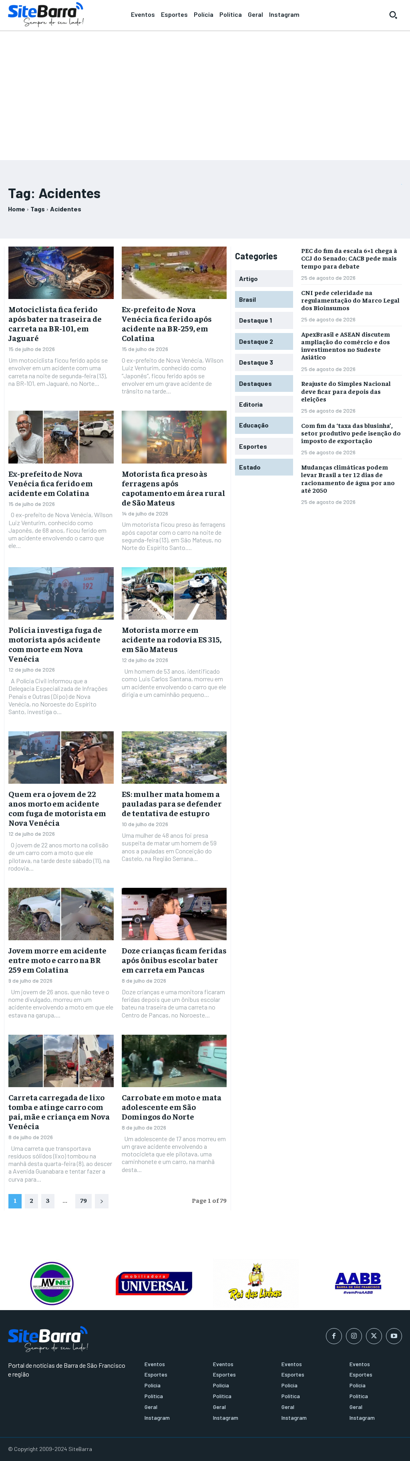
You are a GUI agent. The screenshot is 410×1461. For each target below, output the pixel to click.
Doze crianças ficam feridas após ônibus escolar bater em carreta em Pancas (174, 959)
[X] (374, 1336)
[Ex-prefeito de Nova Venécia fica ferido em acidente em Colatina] (61, 437)
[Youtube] (394, 1336)
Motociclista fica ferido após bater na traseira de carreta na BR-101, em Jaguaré (55, 323)
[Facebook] (334, 1336)
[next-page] (102, 1201)
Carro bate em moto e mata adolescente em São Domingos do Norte (171, 1106)
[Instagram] (354, 1336)
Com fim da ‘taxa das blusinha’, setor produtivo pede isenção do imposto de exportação (351, 432)
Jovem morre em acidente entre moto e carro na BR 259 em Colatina (57, 959)
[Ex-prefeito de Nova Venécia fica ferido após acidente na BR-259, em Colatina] (174, 273)
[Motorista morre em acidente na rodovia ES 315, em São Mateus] (174, 593)
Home (16, 209)
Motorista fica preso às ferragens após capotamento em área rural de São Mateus (173, 487)
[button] (393, 15)
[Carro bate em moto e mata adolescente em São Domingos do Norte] (174, 1061)
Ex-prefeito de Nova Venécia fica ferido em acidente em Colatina (50, 483)
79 (83, 1200)
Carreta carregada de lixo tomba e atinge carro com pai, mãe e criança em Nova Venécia (59, 1111)
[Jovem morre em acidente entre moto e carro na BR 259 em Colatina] (61, 914)
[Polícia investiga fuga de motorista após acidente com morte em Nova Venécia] (61, 593)
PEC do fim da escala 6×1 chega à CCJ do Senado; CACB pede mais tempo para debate (349, 257)
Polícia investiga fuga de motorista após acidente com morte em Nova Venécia (55, 643)
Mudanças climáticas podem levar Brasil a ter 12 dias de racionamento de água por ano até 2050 (348, 478)
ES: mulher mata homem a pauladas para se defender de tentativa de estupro (172, 803)
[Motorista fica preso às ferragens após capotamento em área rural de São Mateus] (174, 437)
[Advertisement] (205, 92)
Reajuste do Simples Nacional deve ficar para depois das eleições (346, 390)
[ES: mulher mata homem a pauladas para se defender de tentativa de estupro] (174, 757)
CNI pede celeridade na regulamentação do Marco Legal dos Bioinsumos (350, 299)
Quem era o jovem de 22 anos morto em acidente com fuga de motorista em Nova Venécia (57, 808)
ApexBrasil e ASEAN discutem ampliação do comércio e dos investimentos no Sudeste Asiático (345, 345)
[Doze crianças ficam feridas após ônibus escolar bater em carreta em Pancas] (174, 914)
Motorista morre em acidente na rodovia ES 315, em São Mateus (171, 639)
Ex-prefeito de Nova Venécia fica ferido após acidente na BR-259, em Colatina (167, 323)
